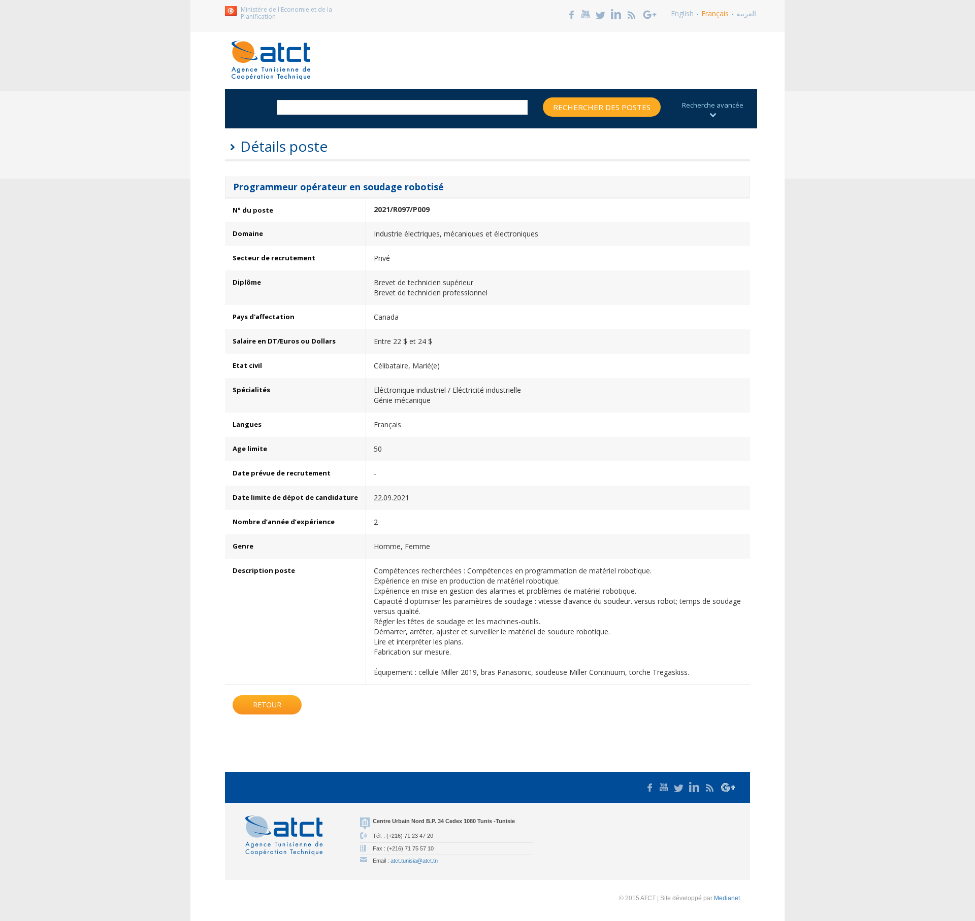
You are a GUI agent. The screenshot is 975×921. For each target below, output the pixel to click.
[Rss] (631, 13)
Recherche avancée (712, 105)
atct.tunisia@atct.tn (414, 861)
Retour (267, 704)
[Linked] (616, 13)
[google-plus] (650, 13)
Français (715, 13)
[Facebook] (571, 13)
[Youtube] (585, 13)
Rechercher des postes (602, 107)
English (682, 13)
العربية (746, 13)
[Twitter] (601, 13)
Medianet (727, 898)
